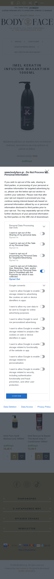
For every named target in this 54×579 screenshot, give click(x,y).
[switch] (42, 233)
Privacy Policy (44, 407)
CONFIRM (16, 396)
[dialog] (27, 289)
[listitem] (27, 226)
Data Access (27, 407)
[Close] (48, 172)
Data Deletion (10, 407)
